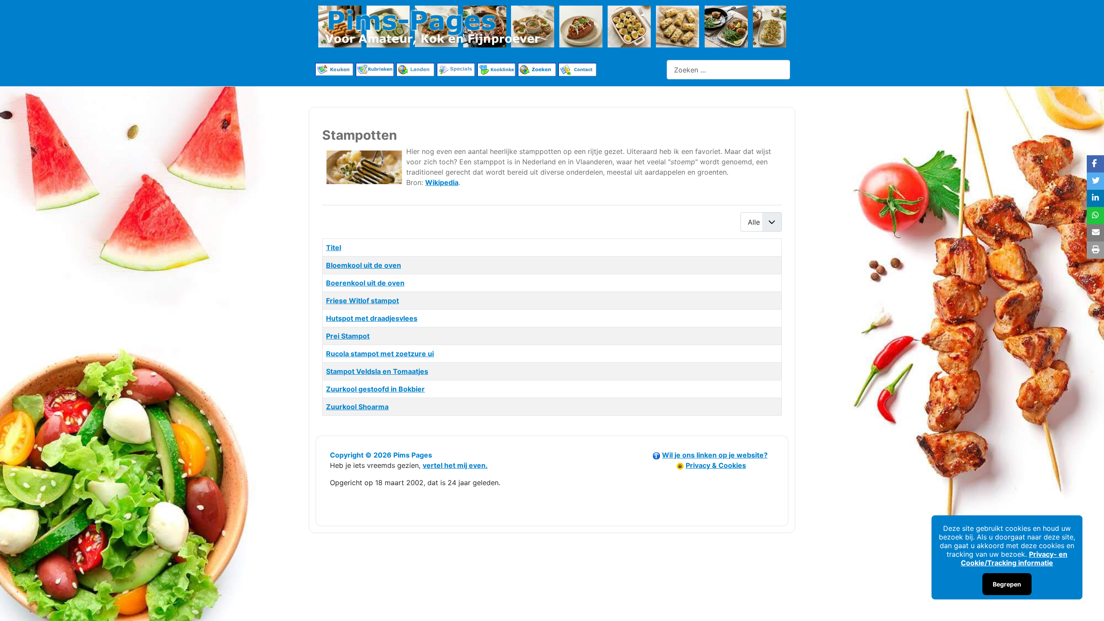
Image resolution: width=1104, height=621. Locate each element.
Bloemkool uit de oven (363, 265)
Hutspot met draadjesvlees (371, 318)
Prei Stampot (348, 336)
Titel (333, 247)
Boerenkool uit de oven (365, 283)
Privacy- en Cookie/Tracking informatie (1014, 558)
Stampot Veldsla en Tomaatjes (377, 371)
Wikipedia (441, 182)
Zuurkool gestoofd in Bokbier (375, 389)
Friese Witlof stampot (362, 300)
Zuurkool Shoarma (357, 406)
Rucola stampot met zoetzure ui (380, 353)
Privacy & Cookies (716, 465)
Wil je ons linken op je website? (715, 455)
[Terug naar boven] (1089, 605)
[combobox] (728, 69)
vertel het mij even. (455, 465)
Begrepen (1007, 584)
